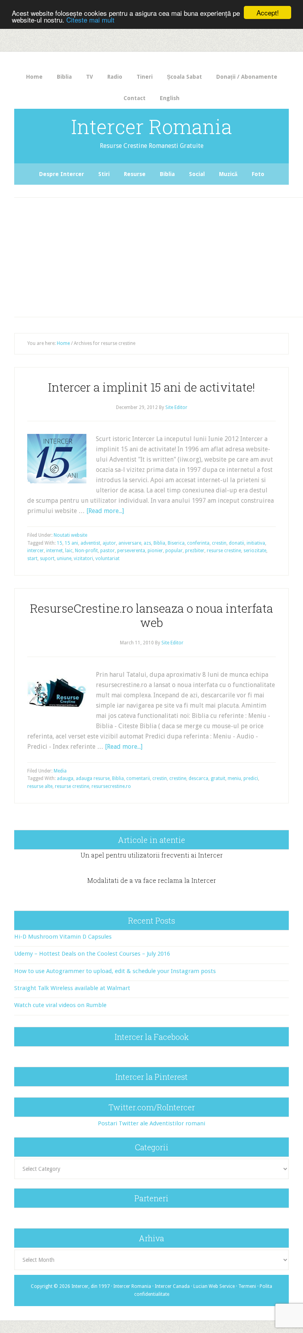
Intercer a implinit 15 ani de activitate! (151, 387)
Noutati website (70, 535)
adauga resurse (93, 778)
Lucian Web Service (214, 1286)
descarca (198, 778)
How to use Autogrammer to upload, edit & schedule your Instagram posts (115, 971)
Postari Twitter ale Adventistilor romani (151, 1123)
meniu (234, 778)
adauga (65, 778)
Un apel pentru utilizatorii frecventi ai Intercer (151, 855)
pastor (107, 550)
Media (60, 771)
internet (54, 550)
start (32, 558)
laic (69, 550)
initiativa (256, 543)
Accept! (267, 12)
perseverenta (131, 550)
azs (147, 543)
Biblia (159, 543)
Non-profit (86, 550)
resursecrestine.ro (111, 786)
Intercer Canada (172, 1286)
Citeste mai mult (90, 20)
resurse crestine (224, 550)
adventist (90, 543)
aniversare (129, 543)
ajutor (109, 543)
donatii (236, 543)
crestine (177, 778)
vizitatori (83, 558)
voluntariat (107, 558)
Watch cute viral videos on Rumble (60, 1005)
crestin (219, 543)
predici (250, 778)
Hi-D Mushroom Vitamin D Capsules (63, 936)
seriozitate (254, 550)
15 (59, 543)
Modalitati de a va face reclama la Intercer (151, 880)
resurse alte (39, 786)
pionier (155, 550)
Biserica (176, 543)
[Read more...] (105, 511)
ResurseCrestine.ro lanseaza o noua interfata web (151, 615)
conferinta (198, 543)
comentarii (138, 778)
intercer (35, 550)
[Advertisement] (159, 255)
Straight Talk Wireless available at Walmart (72, 988)
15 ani (71, 543)
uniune (64, 558)
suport (47, 558)
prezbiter (194, 550)
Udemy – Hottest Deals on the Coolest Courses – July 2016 (92, 953)
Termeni (247, 1286)
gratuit (218, 778)
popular (174, 550)
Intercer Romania (151, 127)
